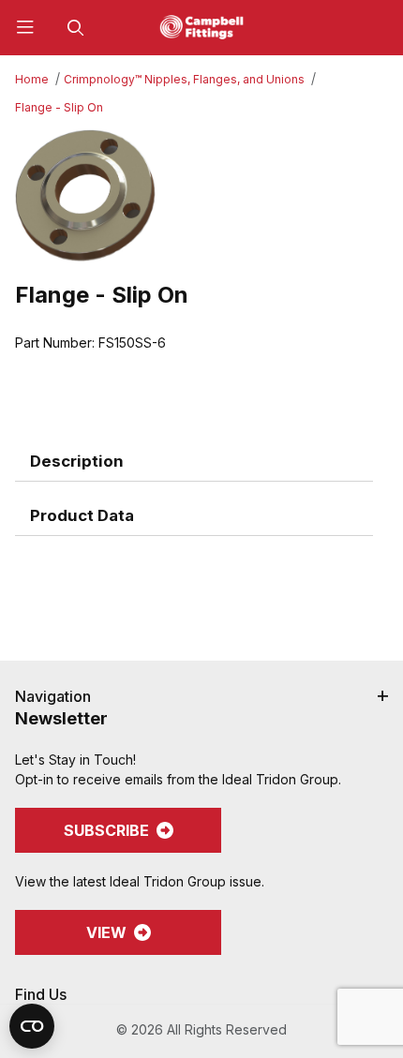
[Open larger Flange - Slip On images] (201, 195)
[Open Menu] (25, 27)
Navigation (53, 696)
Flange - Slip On (59, 107)
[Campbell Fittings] (201, 26)
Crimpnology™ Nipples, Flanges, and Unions (184, 79)
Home (32, 79)
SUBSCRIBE (106, 830)
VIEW (106, 932)
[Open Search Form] (76, 27)
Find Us (41, 994)
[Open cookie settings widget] (31, 1026)
